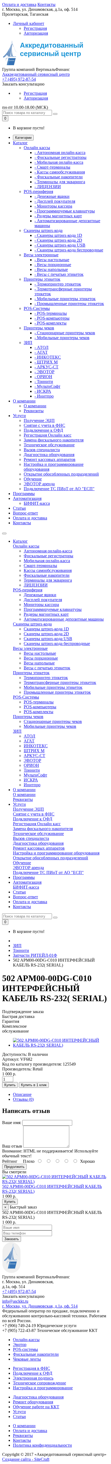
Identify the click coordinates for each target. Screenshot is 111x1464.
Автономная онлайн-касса (48, 551)
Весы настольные (40, 653)
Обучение (33, 479)
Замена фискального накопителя (54, 440)
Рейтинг (10, 1161)
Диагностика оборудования (49, 454)
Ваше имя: (11, 1122)
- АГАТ (41, 352)
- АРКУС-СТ (46, 367)
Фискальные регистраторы (48, 555)
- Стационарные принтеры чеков (64, 332)
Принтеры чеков (39, 328)
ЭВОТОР (32, 760)
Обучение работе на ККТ (36, 1406)
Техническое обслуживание (49, 445)
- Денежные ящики (52, 196)
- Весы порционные (52, 264)
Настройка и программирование (43, 1388)
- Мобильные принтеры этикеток (65, 298)
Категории (23, 138)
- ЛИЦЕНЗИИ (47, 186)
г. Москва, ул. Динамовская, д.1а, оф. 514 (40, 1306)
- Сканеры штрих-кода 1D (58, 235)
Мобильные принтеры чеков (50, 726)
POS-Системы (37, 308)
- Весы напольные (51, 269)
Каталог (20, 142)
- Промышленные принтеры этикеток (69, 303)
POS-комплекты (38, 711)
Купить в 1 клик (34, 1085)
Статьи (19, 508)
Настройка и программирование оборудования (56, 853)
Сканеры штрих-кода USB (48, 638)
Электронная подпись (33, 1378)
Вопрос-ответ (25, 513)
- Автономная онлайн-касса (59, 152)
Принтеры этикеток (42, 279)
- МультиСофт (47, 386)
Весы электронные (41, 255)
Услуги (19, 415)
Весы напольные (39, 663)
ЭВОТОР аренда (39, 484)
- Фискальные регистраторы (60, 157)
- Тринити (43, 381)
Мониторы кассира (41, 604)
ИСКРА (31, 780)
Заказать (11, 1239)
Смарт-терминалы (40, 565)
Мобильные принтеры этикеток (53, 687)
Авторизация (36, 33)
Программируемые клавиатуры (53, 609)
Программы (24, 493)
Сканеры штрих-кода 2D (46, 633)
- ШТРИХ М (46, 362)
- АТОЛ (41, 347)
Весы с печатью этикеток (47, 668)
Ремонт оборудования (33, 1402)
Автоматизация (27, 498)
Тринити (32, 770)
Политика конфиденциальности (42, 1445)
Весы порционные (41, 658)
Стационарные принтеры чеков (53, 721)
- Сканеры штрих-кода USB (59, 245)
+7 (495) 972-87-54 (19, 79)
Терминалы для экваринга (48, 580)
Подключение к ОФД (43, 430)
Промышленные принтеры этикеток (57, 692)
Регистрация (35, 28)
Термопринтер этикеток (46, 677)
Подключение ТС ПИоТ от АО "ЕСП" (59, 488)
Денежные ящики (40, 594)
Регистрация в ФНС (31, 1368)
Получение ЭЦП (39, 420)
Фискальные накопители (47, 575)
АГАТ (29, 741)
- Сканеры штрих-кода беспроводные (68, 250)
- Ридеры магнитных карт (58, 216)
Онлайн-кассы (26, 1339)
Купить (10, 1085)
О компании (24, 401)
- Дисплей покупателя (54, 201)
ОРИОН (31, 765)
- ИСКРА (42, 391)
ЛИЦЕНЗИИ (36, 585)
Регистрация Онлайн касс (47, 435)
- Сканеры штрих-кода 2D (58, 240)
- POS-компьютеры (52, 318)
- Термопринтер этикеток (57, 284)
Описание (22, 1094)
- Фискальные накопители (58, 177)
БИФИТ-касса (37, 503)
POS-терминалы (39, 702)
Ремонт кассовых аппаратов (49, 459)
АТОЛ (29, 736)
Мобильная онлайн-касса (47, 560)
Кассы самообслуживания (48, 570)
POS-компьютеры (40, 707)
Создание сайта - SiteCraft (25, 1459)
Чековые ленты (27, 1359)
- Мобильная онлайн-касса (58, 162)
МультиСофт (35, 775)
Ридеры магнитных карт (46, 614)
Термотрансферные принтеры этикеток (60, 682)
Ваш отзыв (12, 1146)
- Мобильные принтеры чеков (61, 337)
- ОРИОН (43, 376)
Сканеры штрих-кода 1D (46, 629)
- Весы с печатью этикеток (59, 274)
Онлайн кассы (37, 147)
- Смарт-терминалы (52, 167)
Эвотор (19, 1344)
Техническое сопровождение (39, 1383)
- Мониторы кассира (53, 206)
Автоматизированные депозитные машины (64, 619)
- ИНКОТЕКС (47, 357)
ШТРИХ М (34, 750)
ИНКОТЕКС (36, 746)
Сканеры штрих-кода (43, 230)
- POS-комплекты (50, 323)
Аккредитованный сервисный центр (36, 74)
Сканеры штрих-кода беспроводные (57, 643)
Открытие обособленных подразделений (61, 474)
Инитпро (32, 784)
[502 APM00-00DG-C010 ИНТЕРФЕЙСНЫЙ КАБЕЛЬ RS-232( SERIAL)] (61, 1045)
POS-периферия (38, 191)
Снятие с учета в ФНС (44, 425)
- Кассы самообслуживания (59, 172)
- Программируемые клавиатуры (64, 211)
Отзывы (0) (23, 1099)
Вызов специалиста (42, 449)
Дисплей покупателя (43, 599)
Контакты (46, 4)
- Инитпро (44, 396)
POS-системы (25, 1349)
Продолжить (14, 1167)
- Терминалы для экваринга (59, 181)
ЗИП (28, 342)
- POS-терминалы (50, 313)
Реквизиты (34, 410)
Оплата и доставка (19, 4)
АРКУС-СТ (34, 755)
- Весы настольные (51, 259)
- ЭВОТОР (44, 371)
